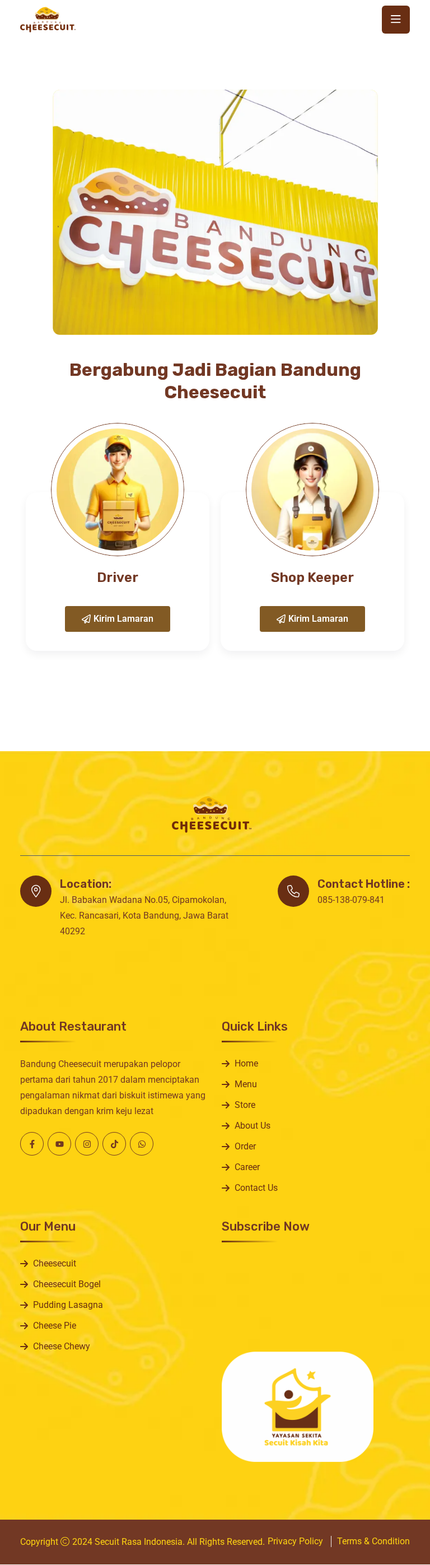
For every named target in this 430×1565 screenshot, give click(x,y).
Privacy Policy (295, 1541)
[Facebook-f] (32, 1144)
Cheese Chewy (61, 1346)
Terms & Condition (373, 1541)
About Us (252, 1125)
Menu (246, 1084)
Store (245, 1105)
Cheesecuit (54, 1263)
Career (247, 1167)
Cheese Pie (54, 1325)
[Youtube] (59, 1144)
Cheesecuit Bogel (67, 1284)
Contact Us (256, 1187)
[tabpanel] (117, 537)
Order (245, 1146)
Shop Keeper (312, 577)
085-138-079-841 (351, 900)
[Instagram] (87, 1144)
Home (246, 1063)
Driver (117, 577)
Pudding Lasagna (68, 1304)
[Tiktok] (114, 1144)
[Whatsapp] (141, 1144)
